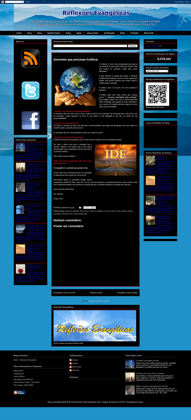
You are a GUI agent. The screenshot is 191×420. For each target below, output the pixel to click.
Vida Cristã (148, 33)
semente (65, 214)
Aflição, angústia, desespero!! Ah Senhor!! (34, 186)
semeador (57, 214)
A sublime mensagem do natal (147, 361)
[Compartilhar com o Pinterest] (94, 207)
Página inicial (96, 292)
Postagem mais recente (64, 292)
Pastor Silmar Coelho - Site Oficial (26, 382)
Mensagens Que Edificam (23, 379)
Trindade (134, 33)
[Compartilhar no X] (89, 207)
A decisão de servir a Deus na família (35, 165)
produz (130, 211)
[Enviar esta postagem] (80, 208)
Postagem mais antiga (127, 292)
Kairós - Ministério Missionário (25, 360)
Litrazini (75, 360)
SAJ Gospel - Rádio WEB (23, 385)
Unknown (75, 370)
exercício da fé (109, 211)
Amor (29, 33)
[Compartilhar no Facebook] (92, 207)
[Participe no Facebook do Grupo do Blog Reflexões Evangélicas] (30, 130)
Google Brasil (19, 374)
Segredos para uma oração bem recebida (35, 226)
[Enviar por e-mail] (84, 207)
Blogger (140, 402)
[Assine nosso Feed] (30, 67)
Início (19, 33)
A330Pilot (122, 402)
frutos (118, 211)
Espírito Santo (54, 33)
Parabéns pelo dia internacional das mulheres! (34, 267)
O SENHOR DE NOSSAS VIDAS (163, 218)
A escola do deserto (35, 245)
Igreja (79, 33)
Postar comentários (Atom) (99, 301)
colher (92, 211)
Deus (39, 33)
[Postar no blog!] (87, 207)
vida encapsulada (80, 214)
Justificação (109, 33)
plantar (124, 211)
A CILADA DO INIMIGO (162, 158)
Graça (68, 33)
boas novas (84, 211)
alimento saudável (72, 211)
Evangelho (99, 211)
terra (71, 214)
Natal (122, 33)
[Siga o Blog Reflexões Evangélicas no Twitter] (30, 100)
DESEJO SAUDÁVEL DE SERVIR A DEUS (165, 198)
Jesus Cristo (92, 33)
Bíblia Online (18, 371)
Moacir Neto (76, 367)
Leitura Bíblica (19, 376)
